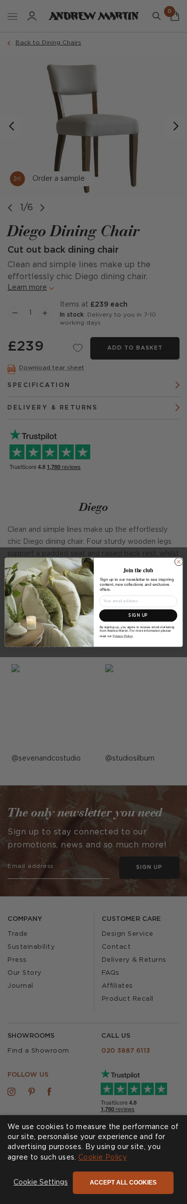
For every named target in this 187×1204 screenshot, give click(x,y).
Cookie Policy (102, 1158)
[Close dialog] (179, 561)
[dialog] (93, 1159)
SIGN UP (137, 615)
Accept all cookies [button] (123, 1182)
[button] (40, 1183)
